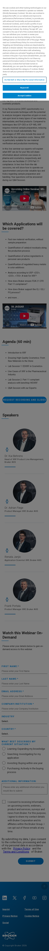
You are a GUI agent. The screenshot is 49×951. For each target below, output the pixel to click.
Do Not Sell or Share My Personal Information (24, 80)
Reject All (24, 88)
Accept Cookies (24, 96)
